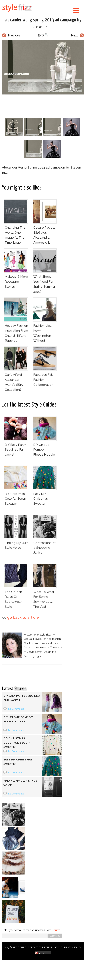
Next (74, 35)
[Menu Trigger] (76, 10)
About (58, 947)
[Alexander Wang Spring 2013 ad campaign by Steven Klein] (43, 67)
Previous (14, 35)
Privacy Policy (73, 947)
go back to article (23, 617)
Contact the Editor (40, 947)
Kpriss (55, 930)
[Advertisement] (44, 105)
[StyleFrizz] (17, 12)
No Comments (16, 708)
